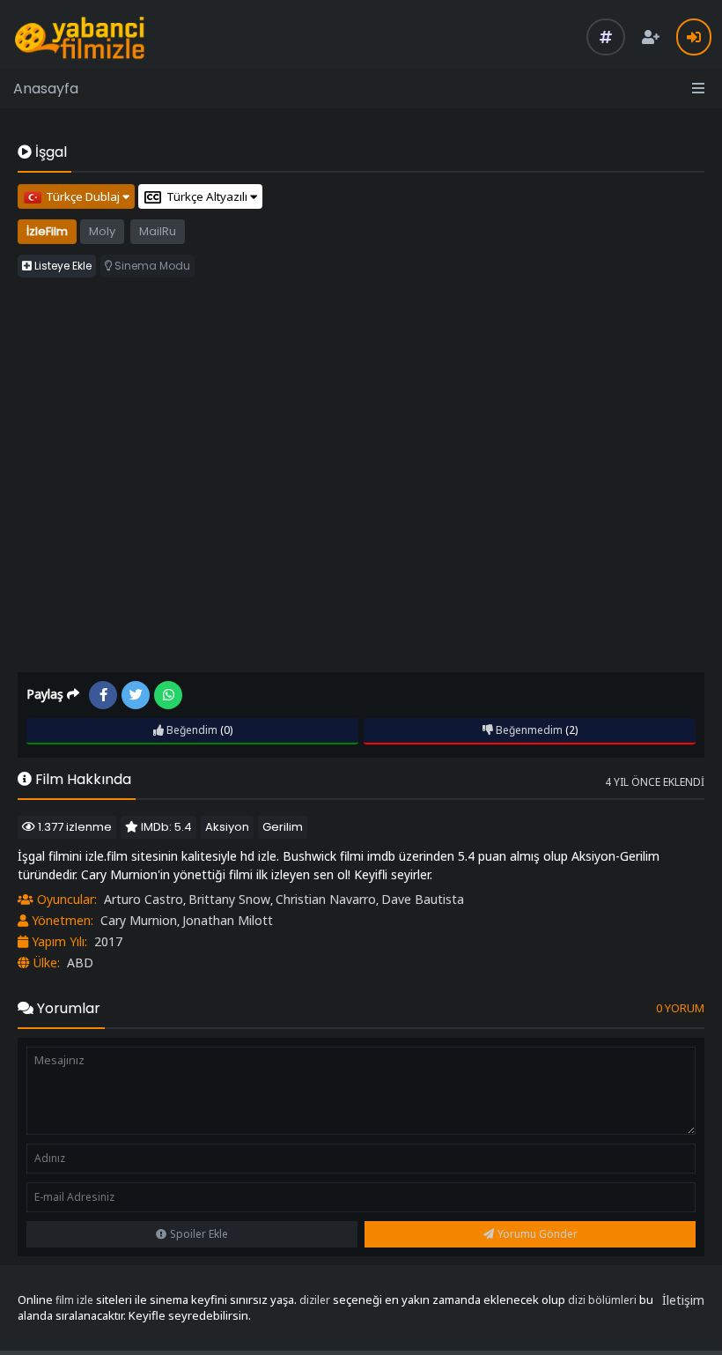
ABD (80, 962)
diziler (314, 1299)
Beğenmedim (528, 729)
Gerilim (282, 826)
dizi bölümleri (602, 1299)
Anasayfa (45, 88)
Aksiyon (227, 826)
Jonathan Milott (227, 920)
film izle (74, 1299)
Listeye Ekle (62, 265)
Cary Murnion (138, 920)
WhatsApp (168, 695)
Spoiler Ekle (199, 1233)
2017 (108, 941)
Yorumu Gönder (537, 1233)
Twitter (136, 695)
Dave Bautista (422, 899)
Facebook (103, 695)
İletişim (683, 1300)
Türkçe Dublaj (84, 196)
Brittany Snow (229, 899)
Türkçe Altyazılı (208, 196)
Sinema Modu (151, 265)
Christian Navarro (326, 899)
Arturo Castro (143, 899)
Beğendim (190, 729)
